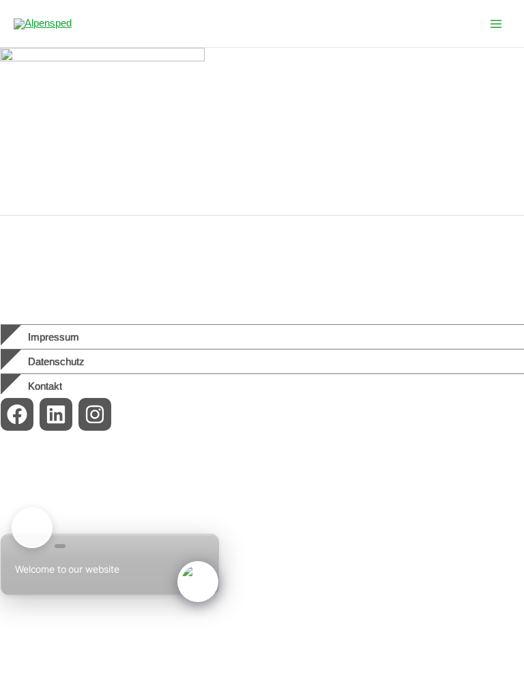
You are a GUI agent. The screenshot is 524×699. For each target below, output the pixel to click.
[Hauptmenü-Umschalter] (496, 24)
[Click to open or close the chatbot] (197, 581)
